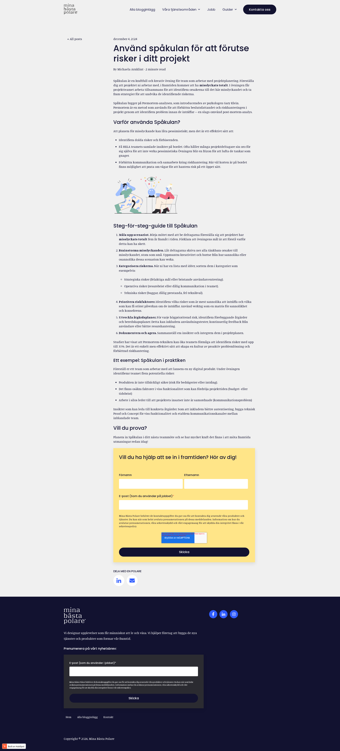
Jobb (211, 9)
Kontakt (108, 717)
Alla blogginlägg (142, 9)
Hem (68, 717)
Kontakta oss (259, 9)
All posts (76, 39)
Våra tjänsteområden (179, 9)
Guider (227, 9)
